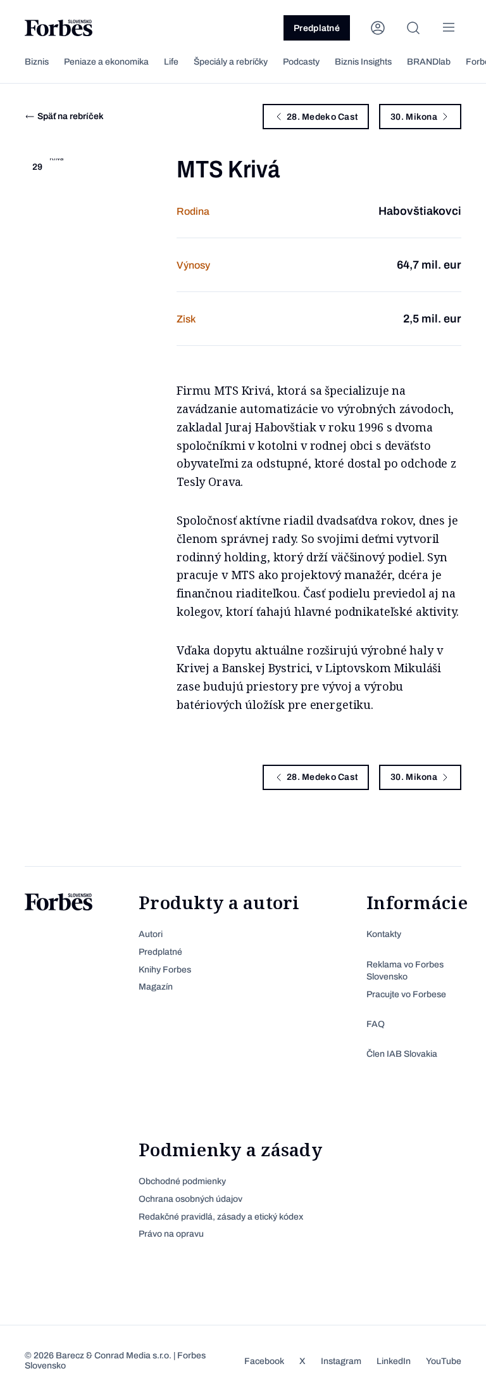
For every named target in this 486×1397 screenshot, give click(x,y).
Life (171, 62)
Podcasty (301, 62)
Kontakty (383, 934)
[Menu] (448, 28)
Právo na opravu (171, 1234)
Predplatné (317, 28)
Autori (151, 934)
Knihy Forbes (165, 969)
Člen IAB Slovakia (401, 1054)
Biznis (37, 62)
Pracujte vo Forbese (406, 994)
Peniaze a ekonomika (106, 62)
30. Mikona (413, 117)
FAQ (375, 1024)
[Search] (413, 28)
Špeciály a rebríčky (231, 62)
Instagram (341, 1361)
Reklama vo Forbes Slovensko (405, 971)
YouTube (443, 1361)
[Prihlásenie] (377, 28)
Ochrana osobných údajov (190, 1199)
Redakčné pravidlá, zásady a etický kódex (221, 1217)
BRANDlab (429, 62)
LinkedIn (394, 1361)
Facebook (264, 1361)
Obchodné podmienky (182, 1181)
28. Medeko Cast (322, 117)
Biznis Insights (363, 62)
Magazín (156, 987)
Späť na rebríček (70, 116)
